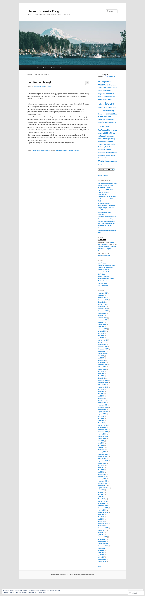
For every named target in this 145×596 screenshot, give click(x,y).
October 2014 (102, 409)
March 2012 (101, 474)
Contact (62, 68)
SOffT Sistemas (103, 285)
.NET (99, 81)
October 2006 (102, 541)
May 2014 (101, 418)
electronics (111, 97)
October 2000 (102, 559)
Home (30, 68)
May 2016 (101, 376)
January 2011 (102, 503)
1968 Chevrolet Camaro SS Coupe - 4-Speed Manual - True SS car (106, 207)
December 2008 (103, 523)
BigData (102, 93)
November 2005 (103, 546)
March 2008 (101, 526)
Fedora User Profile (104, 272)
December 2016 (103, 365)
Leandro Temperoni (104, 276)
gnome (100, 111)
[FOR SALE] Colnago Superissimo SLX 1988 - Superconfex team (105, 189)
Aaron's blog (102, 263)
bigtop (108, 94)
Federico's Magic (103, 270)
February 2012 (102, 476)
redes (104, 144)
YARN (100, 164)
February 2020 (102, 329)
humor (108, 116)
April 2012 (101, 472)
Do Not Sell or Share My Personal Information (80, 575)
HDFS (100, 116)
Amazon (101, 84)
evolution (101, 104)
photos (100, 139)
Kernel (111, 122)
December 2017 (103, 347)
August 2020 (102, 324)
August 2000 (102, 561)
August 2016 (102, 369)
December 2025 (103, 293)
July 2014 (101, 416)
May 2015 (101, 394)
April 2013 (101, 447)
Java (103, 122)
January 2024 (102, 298)
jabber (99, 122)
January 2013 (102, 452)
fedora (109, 103)
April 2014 (101, 420)
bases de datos (107, 90)
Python (100, 142)
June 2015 (101, 391)
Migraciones (112, 130)
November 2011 (103, 483)
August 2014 (102, 414)
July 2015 (101, 389)
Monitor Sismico (103, 281)
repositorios (110, 144)
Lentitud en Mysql (39, 82)
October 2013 (102, 434)
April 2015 (101, 396)
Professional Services (50, 68)
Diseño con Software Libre (106, 265)
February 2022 (102, 318)
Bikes (112, 93)
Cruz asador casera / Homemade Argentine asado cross (107, 230)
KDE (107, 122)
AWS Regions (102, 194)
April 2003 (101, 555)
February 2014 (102, 425)
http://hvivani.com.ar (104, 255)
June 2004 (101, 550)
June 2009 (101, 515)
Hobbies (37, 68)
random (110, 141)
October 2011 (102, 485)
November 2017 (103, 349)
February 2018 (102, 342)
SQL (104, 155)
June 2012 (101, 467)
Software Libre (111, 152)
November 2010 (103, 508)
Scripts (107, 149)
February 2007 (102, 537)
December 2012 (103, 454)
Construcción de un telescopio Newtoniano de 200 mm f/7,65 (107, 198)
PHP (104, 139)
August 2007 (102, 530)
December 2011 (103, 481)
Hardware (109, 113)
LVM (107, 127)
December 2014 (103, 405)
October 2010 (102, 510)
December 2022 (103, 309)
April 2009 (101, 519)
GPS (104, 111)
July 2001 (101, 557)
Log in (99, 566)
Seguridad (101, 152)
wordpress (112, 161)
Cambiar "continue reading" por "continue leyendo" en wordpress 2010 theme (107, 223)
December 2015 (103, 380)
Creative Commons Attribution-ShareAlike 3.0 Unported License (107, 249)
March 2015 (101, 398)
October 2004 (102, 548)
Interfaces (101, 119)
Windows (47, 150)
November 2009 (103, 512)
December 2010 (103, 506)
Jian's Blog (101, 274)
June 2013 (101, 443)
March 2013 (101, 450)
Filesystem (102, 107)
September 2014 (103, 412)
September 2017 (103, 353)
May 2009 (101, 517)
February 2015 (102, 400)
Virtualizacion (103, 158)
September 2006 (103, 544)
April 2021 (101, 322)
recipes (100, 144)
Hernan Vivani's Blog (43, 11)
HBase (115, 114)
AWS (115, 87)
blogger (100, 97)
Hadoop (110, 110)
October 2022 (102, 313)
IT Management (109, 119)
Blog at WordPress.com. (58, 575)
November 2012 (103, 456)
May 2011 (101, 494)
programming (110, 139)
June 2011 (101, 492)
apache (113, 85)
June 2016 (101, 374)
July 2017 (101, 356)
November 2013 (103, 432)
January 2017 (102, 362)
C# (104, 96)
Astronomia (102, 88)
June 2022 (101, 315)
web (109, 158)
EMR (110, 99)
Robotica (108, 147)
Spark (100, 155)
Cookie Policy (42, 592)
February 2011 (102, 501)
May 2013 (101, 445)
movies (100, 133)
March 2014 (101, 423)
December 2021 (103, 320)
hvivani (49, 86)
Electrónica (103, 99)
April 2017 (101, 358)
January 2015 (102, 403)
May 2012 (101, 470)
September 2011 (103, 488)
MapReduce (102, 130)
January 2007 (102, 539)
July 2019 (101, 333)
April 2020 (101, 327)
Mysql (42, 150)
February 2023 (102, 304)
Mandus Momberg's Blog (106, 278)
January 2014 (102, 427)
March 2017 (101, 360)
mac (110, 127)
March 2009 (101, 521)
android (108, 85)
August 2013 (102, 438)
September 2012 (103, 461)
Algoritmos (106, 81)
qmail (104, 141)
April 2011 (101, 497)
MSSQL (106, 133)
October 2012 (102, 459)
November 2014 (103, 407)
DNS (34, 150)
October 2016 (102, 367)
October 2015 (102, 385)
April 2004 (101, 553)
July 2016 (101, 371)
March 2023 (101, 302)
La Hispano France (104, 203)
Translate (112, 76)
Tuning (113, 155)
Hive (104, 116)
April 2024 (101, 295)
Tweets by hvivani (103, 175)
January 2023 (102, 306)
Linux (38, 150)
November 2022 (103, 311)
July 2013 (101, 441)
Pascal (103, 136)
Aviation (110, 88)
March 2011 (101, 499)
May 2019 (101, 336)
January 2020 (102, 331)
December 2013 (103, 429)
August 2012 (102, 463)
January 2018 (102, 344)
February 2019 (102, 340)
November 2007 (103, 528)
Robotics (101, 150)
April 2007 (101, 535)
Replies (76, 150)
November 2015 (103, 382)
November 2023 (103, 300)
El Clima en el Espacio (105, 267)
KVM (114, 122)
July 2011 (101, 490)
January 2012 (102, 479)
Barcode (100, 90)
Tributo (108, 155)
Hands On (101, 114)
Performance (110, 136)
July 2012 (101, 465)
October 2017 (102, 351)
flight (114, 107)
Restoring (101, 147)
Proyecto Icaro (102, 283)
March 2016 (101, 378)
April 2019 (101, 338)
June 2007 (101, 532)
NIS (99, 136)
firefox (109, 107)
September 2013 (103, 436)
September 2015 (103, 387)
